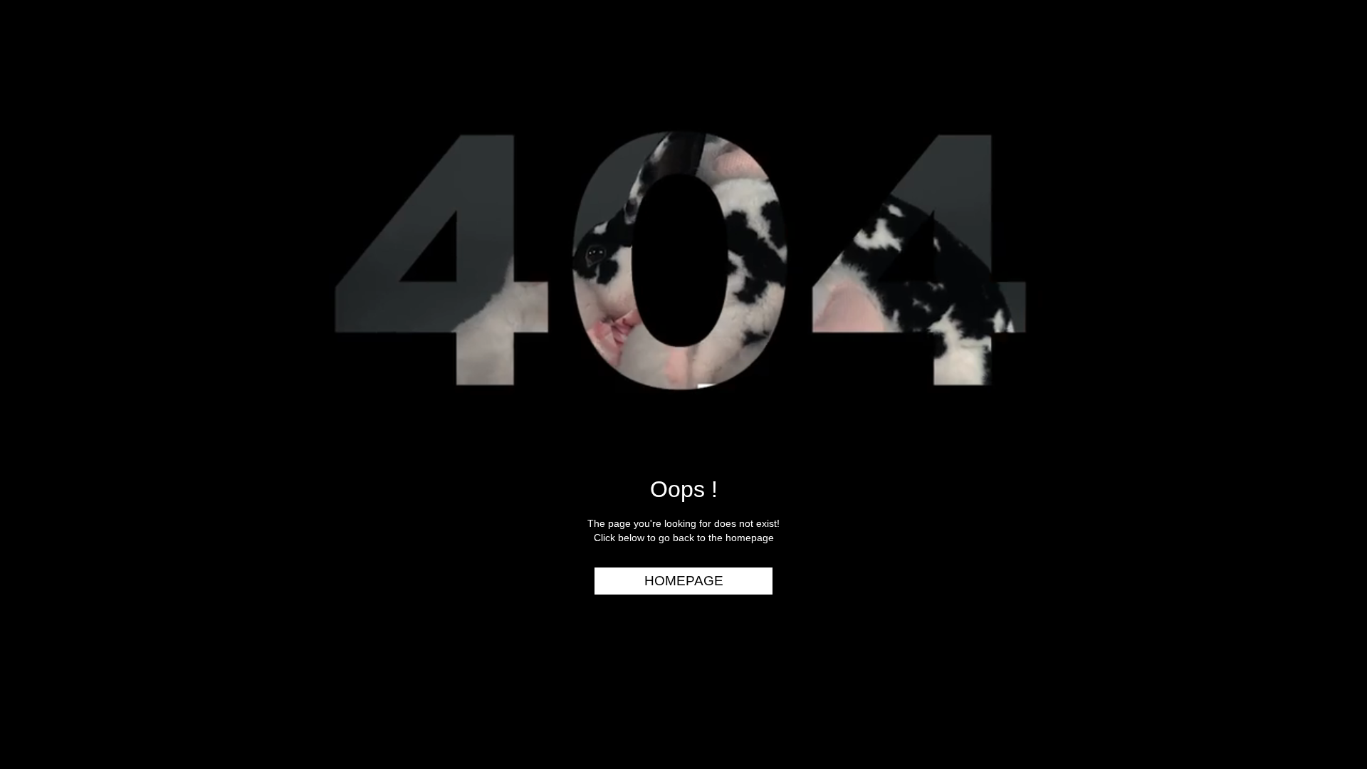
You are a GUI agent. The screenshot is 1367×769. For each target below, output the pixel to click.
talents (1321, 180)
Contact (1319, 262)
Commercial (1308, 97)
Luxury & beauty (1294, 70)
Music (1328, 125)
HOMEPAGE (683, 580)
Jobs (1331, 207)
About (1326, 234)
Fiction (1324, 152)
